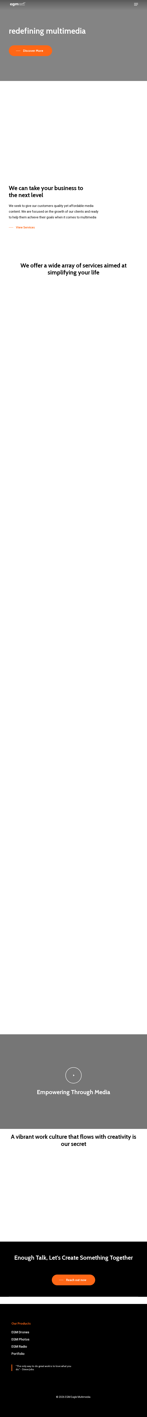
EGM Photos (20, 1339)
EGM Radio (19, 1346)
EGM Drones (20, 1332)
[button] (136, 4)
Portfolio (18, 1354)
